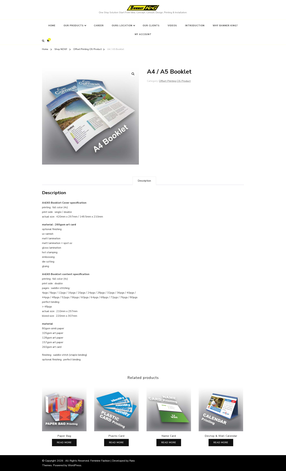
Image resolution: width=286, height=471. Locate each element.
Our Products (74, 25)
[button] (133, 74)
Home (51, 25)
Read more (64, 442)
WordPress (74, 465)
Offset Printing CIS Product (175, 81)
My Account (143, 34)
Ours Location (122, 25)
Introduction (195, 25)
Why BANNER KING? (225, 25)
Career (99, 25)
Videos (172, 25)
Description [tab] (144, 181)
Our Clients (151, 25)
